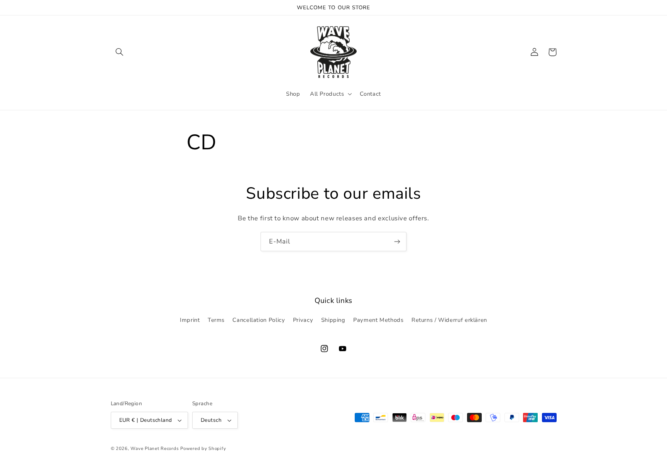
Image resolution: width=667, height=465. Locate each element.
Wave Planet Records (154, 448)
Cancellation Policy (258, 320)
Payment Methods (378, 320)
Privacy (303, 320)
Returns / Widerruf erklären (449, 320)
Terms (216, 320)
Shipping (333, 320)
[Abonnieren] (397, 241)
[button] (120, 52)
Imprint (190, 320)
